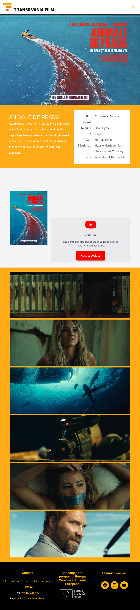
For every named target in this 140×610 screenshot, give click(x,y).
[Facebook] (105, 585)
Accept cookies (91, 255)
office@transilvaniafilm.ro (31, 598)
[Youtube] (124, 585)
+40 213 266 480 (29, 592)
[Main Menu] (133, 7)
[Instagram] (114, 585)
